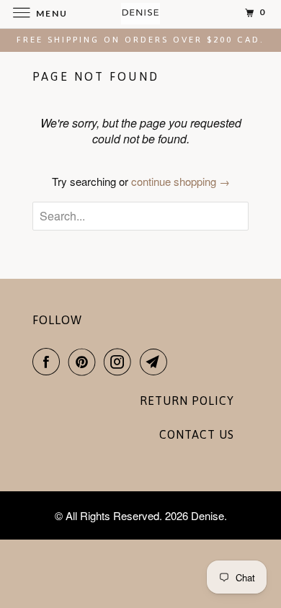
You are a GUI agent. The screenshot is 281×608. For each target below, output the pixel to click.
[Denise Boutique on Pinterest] (85, 361)
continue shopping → (180, 181)
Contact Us (196, 434)
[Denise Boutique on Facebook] (49, 361)
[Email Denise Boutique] (156, 361)
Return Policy (187, 400)
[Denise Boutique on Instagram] (120, 361)
